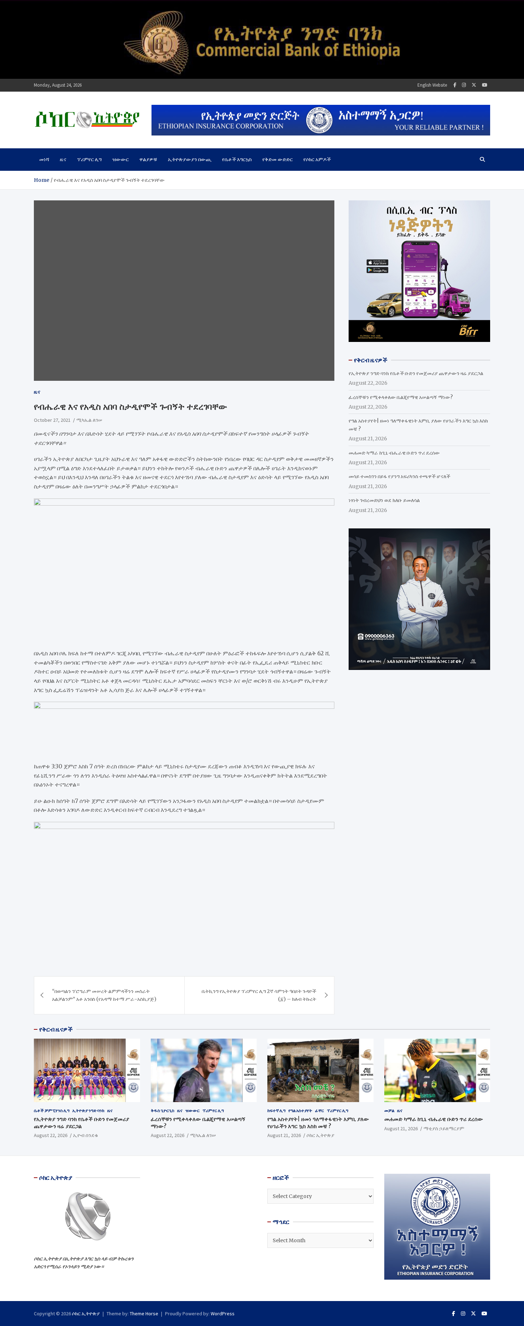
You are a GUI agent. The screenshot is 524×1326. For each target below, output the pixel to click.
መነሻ (44, 159)
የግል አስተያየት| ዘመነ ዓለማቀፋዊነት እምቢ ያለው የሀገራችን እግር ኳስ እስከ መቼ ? (318, 1123)
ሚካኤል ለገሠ (89, 420)
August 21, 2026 (284, 1135)
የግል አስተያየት (300, 1110)
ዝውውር (120, 159)
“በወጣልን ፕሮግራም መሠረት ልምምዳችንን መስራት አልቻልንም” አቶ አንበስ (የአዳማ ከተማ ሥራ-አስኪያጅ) (104, 995)
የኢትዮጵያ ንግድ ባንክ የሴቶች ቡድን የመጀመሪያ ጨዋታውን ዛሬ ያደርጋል (416, 373)
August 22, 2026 (50, 1135)
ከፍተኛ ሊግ (276, 1110)
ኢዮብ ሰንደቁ (85, 1135)
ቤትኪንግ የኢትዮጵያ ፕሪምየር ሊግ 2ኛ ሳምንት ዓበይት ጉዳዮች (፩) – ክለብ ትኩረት (259, 995)
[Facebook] (455, 85)
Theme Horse (144, 1313)
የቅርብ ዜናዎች (56, 1029)
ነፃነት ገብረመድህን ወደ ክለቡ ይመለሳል (384, 500)
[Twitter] (474, 85)
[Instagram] (464, 85)
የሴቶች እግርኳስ (237, 159)
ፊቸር (319, 1110)
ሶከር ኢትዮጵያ (320, 1135)
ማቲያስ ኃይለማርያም (443, 1128)
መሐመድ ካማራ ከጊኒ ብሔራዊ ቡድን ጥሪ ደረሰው (394, 453)
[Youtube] (484, 85)
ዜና (63, 159)
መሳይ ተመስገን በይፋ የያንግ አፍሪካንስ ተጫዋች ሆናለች (399, 476)
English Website (432, 85)
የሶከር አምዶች (317, 159)
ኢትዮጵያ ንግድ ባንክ (88, 1110)
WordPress (223, 1313)
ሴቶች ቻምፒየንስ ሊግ (52, 1110)
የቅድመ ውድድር (277, 159)
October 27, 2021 (52, 420)
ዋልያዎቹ (148, 159)
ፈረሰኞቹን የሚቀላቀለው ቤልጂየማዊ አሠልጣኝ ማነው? (401, 397)
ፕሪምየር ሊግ (89, 159)
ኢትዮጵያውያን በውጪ (189, 159)
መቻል (389, 1110)
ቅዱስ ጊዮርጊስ (162, 1110)
